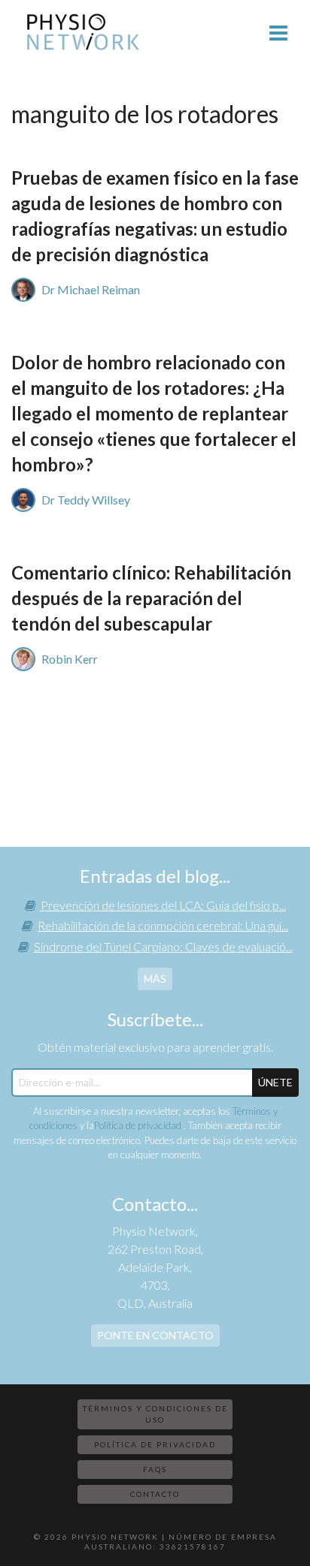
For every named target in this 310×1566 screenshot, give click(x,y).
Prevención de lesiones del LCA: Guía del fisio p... (163, 905)
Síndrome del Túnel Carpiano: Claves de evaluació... (163, 946)
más (155, 978)
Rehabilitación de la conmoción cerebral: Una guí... (163, 925)
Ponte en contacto (155, 1335)
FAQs (155, 1469)
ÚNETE (275, 1082)
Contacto (155, 1493)
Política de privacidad (139, 1125)
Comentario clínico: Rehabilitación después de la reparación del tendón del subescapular (151, 598)
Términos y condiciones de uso (155, 1414)
